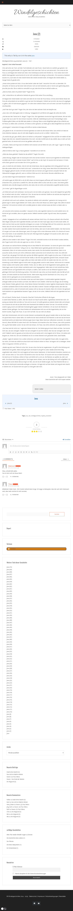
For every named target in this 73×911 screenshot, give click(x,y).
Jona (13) (9, 704)
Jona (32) (9, 659)
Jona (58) (9, 596)
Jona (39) (9, 642)
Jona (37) (9, 646)
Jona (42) (9, 634)
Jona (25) (9, 675)
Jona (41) (9, 637)
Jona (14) (9, 702)
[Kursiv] (13, 452)
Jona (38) (9, 644)
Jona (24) (9, 678)
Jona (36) (9, 649)
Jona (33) (9, 656)
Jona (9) (9, 714)
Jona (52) (9, 610)
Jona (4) (9, 726)
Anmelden (67, 439)
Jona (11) (9, 709)
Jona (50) (9, 615)
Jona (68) (9, 572)
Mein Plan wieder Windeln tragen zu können (19, 834)
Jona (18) (9, 692)
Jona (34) (9, 654)
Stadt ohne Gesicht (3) (13, 772)
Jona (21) (9, 685)
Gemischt (36, 46)
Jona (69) (9, 569)
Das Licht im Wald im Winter (15, 774)
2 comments (36, 41)
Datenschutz (33, 896)
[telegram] (34, 903)
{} (34, 452)
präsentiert (48, 416)
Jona (33, 55)
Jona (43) (9, 632)
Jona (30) (9, 663)
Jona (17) (9, 695)
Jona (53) (9, 608)
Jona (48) (9, 620)
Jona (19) (9, 690)
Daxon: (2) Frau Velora (13, 777)
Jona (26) (9, 673)
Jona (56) (9, 601)
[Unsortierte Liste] (23, 452)
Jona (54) (9, 606)
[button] (4, 908)
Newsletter (62, 896)
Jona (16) (9, 697)
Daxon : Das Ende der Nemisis (15, 779)
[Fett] (10, 452)
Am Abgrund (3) (11, 781)
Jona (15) (9, 700)
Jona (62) (9, 586)
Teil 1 (30, 61)
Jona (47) (9, 622)
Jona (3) (9, 728)
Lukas (36, 49)
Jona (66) (9, 577)
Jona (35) (9, 651)
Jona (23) (9, 680)
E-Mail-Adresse (17, 866)
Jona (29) (9, 666)
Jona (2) (9, 731)
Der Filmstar (10, 841)
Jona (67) (9, 574)
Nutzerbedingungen (52, 896)
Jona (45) (9, 627)
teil (29, 416)
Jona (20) (9, 687)
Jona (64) (9, 581)
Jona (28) (9, 668)
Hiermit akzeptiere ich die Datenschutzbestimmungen (30, 873)
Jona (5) (9, 724)
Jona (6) (9, 721)
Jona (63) (9, 584)
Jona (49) (9, 618)
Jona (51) (9, 613)
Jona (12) (9, 707)
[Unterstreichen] (15, 452)
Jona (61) (9, 589)
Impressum (41, 896)
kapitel (43, 416)
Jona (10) (9, 712)
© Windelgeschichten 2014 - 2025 (17, 896)
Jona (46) (9, 625)
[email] (39, 903)
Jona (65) (9, 579)
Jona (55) (9, 603)
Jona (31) (9, 661)
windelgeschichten (36, 416)
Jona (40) (9, 639)
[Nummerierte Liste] (21, 452)
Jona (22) (9, 683)
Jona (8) (9, 716)
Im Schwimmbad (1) (12, 848)
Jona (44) (9, 630)
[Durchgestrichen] (18, 452)
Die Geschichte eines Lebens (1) (16, 838)
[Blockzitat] (26, 452)
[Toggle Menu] (2, 2)
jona (27, 416)
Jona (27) (9, 671)
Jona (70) (9, 567)
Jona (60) (9, 591)
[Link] (31, 452)
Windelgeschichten (36, 13)
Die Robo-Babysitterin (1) (14, 844)
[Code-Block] (29, 452)
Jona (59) (9, 593)
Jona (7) (9, 719)
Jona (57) (9, 598)
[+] (37, 452)
